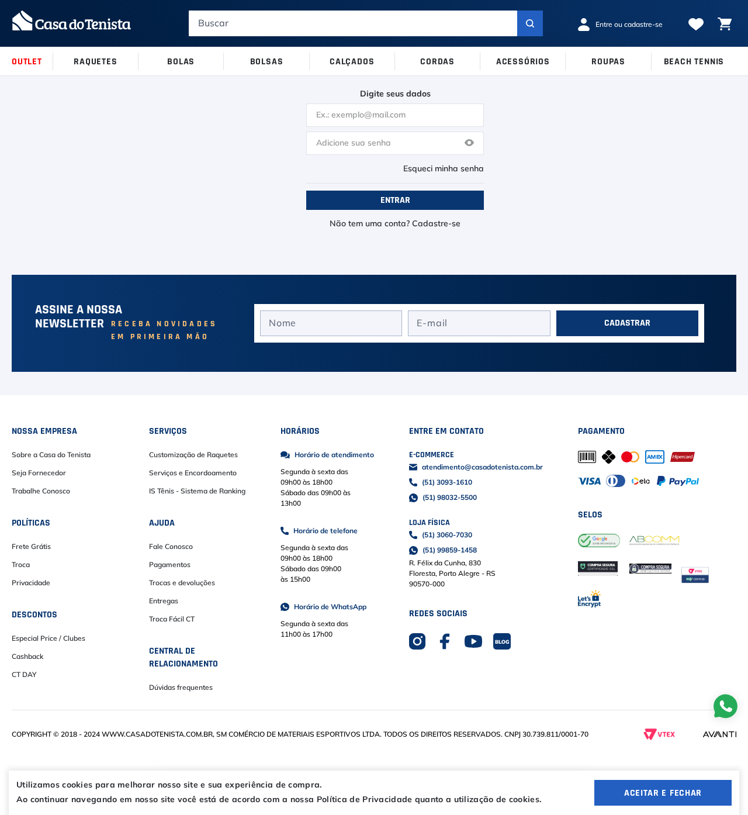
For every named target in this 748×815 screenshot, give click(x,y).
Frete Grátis (31, 546)
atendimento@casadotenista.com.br (482, 467)
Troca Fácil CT (172, 619)
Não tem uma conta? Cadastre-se (395, 224)
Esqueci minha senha (443, 169)
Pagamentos (170, 564)
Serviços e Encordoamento (193, 472)
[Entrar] (624, 24)
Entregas (163, 601)
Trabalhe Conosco (41, 491)
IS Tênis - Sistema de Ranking (197, 491)
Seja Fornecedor (39, 472)
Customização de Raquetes (193, 454)
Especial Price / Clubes (48, 638)
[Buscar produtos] (530, 23)
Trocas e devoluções (182, 582)
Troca (21, 564)
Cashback (27, 656)
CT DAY (24, 674)
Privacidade (31, 582)
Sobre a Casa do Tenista (51, 454)
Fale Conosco (171, 546)
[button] (469, 143)
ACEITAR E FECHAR (663, 792)
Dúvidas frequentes (181, 687)
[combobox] (366, 23)
